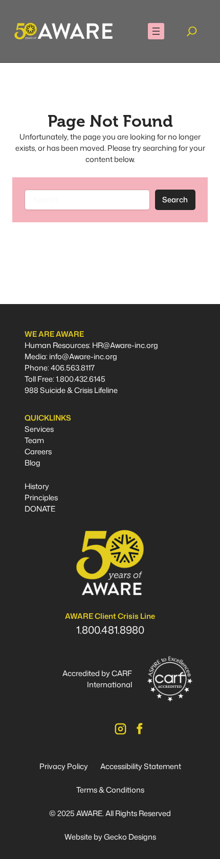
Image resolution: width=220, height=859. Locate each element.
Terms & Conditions (110, 789)
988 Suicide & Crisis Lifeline (71, 390)
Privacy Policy (63, 766)
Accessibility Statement (140, 766)
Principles (41, 497)
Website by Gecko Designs (110, 836)
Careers (38, 451)
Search (175, 199)
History (37, 486)
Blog (32, 462)
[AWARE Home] (63, 31)
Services (39, 429)
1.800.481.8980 (110, 629)
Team (34, 440)
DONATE (40, 508)
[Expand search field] (192, 31)
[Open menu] (156, 31)
